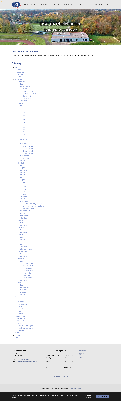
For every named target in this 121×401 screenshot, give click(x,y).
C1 (24, 113)
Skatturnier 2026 (26, 249)
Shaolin (20, 235)
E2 (24, 127)
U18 (24, 194)
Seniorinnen (24, 156)
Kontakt (20, 314)
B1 (24, 110)
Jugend (23, 168)
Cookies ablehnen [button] (88, 396)
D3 (24, 120)
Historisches (24, 201)
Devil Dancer (27, 278)
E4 (24, 132)
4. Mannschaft (28, 153)
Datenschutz (65, 376)
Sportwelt (18, 297)
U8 (24, 182)
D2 (24, 117)
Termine (20, 74)
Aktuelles (18, 70)
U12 (24, 187)
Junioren (23, 108)
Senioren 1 (27, 96)
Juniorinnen (24, 139)
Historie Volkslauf (29, 208)
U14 (24, 189)
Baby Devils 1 (28, 266)
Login (17, 338)
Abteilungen (19, 79)
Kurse (19, 306)
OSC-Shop (18, 335)
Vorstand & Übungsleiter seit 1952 (35, 204)
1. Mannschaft (28, 146)
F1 (24, 134)
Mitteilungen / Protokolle (25, 328)
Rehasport (21, 213)
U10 (24, 184)
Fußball (20, 103)
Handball (20, 163)
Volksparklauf (25, 211)
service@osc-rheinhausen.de (27, 362)
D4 (24, 122)
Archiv (19, 77)
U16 (24, 192)
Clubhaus (18, 333)
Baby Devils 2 (28, 268)
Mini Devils (27, 273)
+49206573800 (23, 359)
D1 (24, 115)
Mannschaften (25, 86)
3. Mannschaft (28, 151)
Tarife (19, 323)
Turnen (19, 282)
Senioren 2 (27, 98)
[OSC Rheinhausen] (16, 4)
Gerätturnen (24, 292)
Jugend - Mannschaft (30, 93)
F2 (24, 137)
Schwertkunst (22, 227)
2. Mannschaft (28, 148)
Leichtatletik (21, 175)
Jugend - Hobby (28, 91)
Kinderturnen (24, 287)
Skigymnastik (22, 251)
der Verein (21, 318)
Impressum (56, 376)
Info (21, 84)
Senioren (23, 144)
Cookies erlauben (102, 396)
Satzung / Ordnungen (25, 326)
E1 (24, 125)
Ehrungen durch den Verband (33, 206)
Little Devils (27, 275)
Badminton (21, 82)
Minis (25, 89)
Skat (19, 242)
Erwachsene (24, 215)
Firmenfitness (22, 309)
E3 (24, 129)
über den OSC (20, 316)
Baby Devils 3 (28, 271)
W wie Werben (75, 388)
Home (17, 67)
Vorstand (20, 321)
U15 (24, 141)
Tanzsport (20, 259)
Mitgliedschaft (22, 304)
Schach (20, 220)
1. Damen (26, 158)
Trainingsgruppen (26, 263)
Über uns (20, 302)
